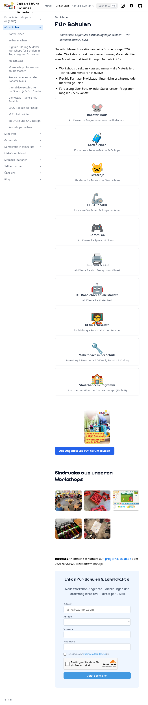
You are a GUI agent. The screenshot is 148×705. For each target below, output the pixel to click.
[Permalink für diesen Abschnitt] (87, 479)
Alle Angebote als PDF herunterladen (84, 451)
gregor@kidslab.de (118, 559)
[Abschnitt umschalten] (40, 19)
